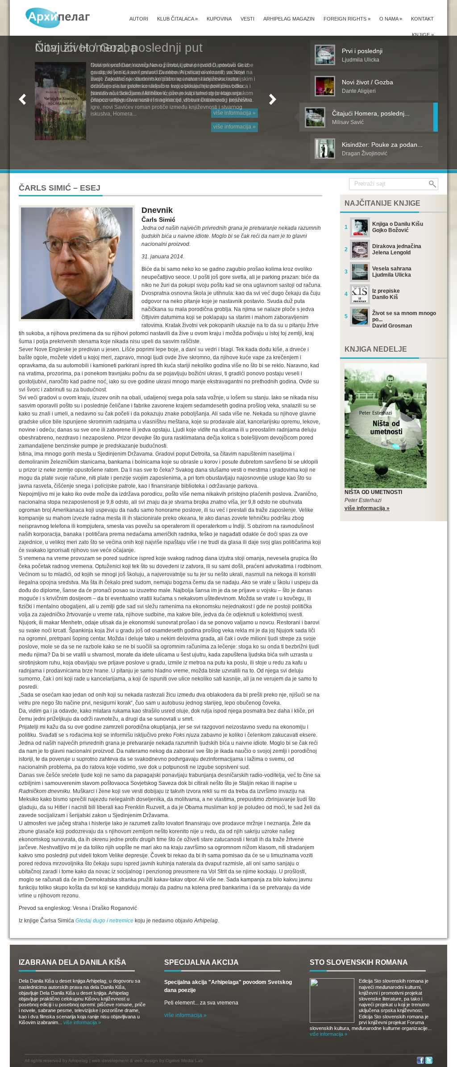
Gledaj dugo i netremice (104, 921)
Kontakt (422, 18)
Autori (138, 18)
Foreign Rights (347, 18)
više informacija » (234, 127)
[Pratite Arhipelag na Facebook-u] (420, 1062)
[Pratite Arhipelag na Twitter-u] (428, 1062)
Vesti (247, 18)
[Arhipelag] (58, 17)
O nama (390, 18)
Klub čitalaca (177, 18)
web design (146, 1060)
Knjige (423, 34)
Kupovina (219, 18)
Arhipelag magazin (289, 18)
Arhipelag (78, 1060)
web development (110, 1060)
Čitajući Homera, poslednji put (119, 47)
